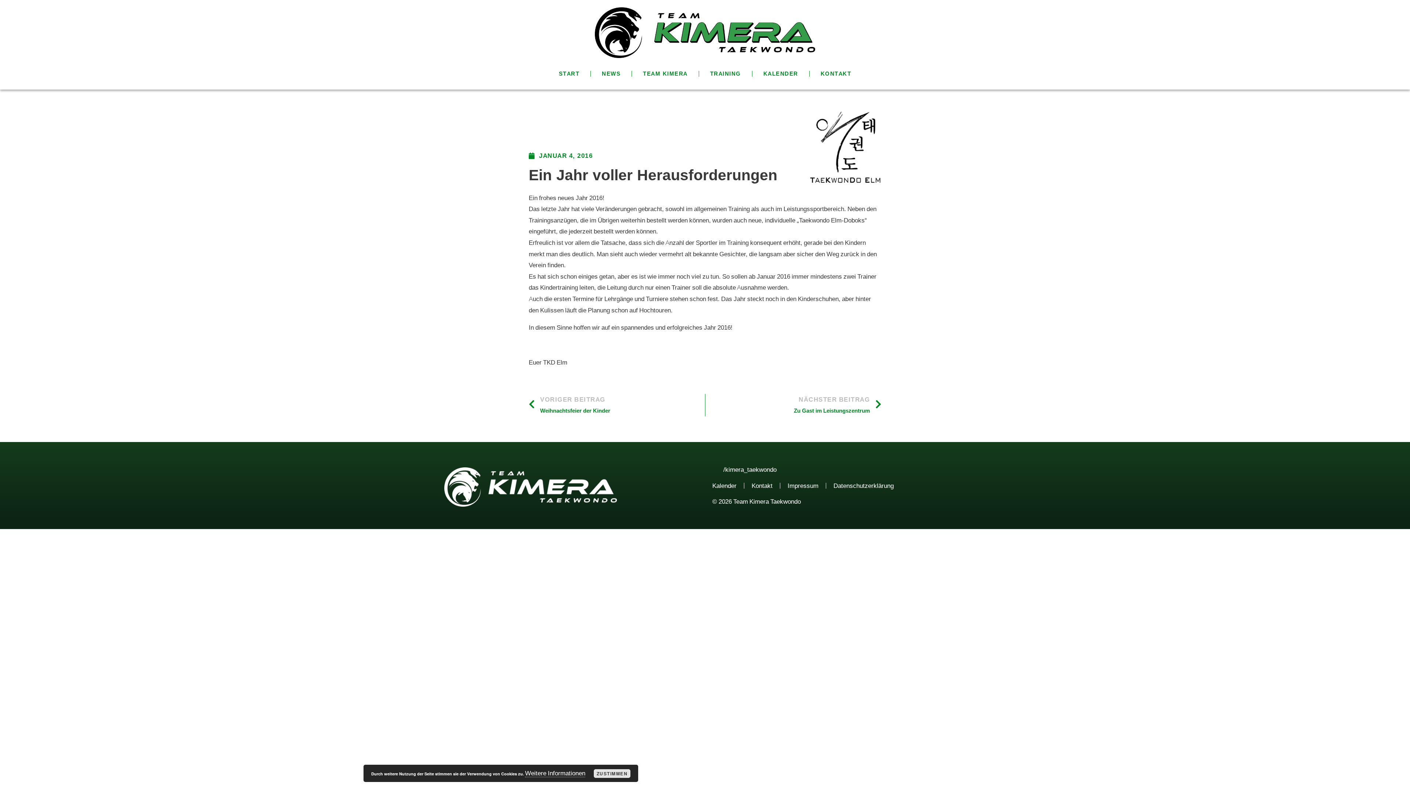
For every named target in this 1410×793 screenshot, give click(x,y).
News (611, 73)
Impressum (803, 485)
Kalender (780, 73)
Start (569, 73)
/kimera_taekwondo (750, 469)
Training (725, 73)
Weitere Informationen (555, 773)
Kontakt (836, 73)
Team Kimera (665, 73)
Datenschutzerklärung (864, 485)
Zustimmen (612, 773)
